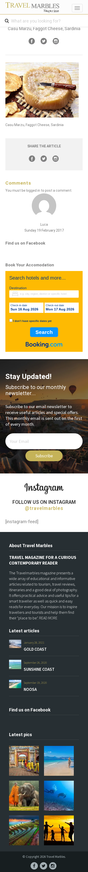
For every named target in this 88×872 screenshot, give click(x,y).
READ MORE (48, 617)
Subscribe (44, 456)
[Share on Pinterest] (56, 41)
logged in (33, 190)
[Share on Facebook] (32, 41)
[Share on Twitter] (44, 41)
